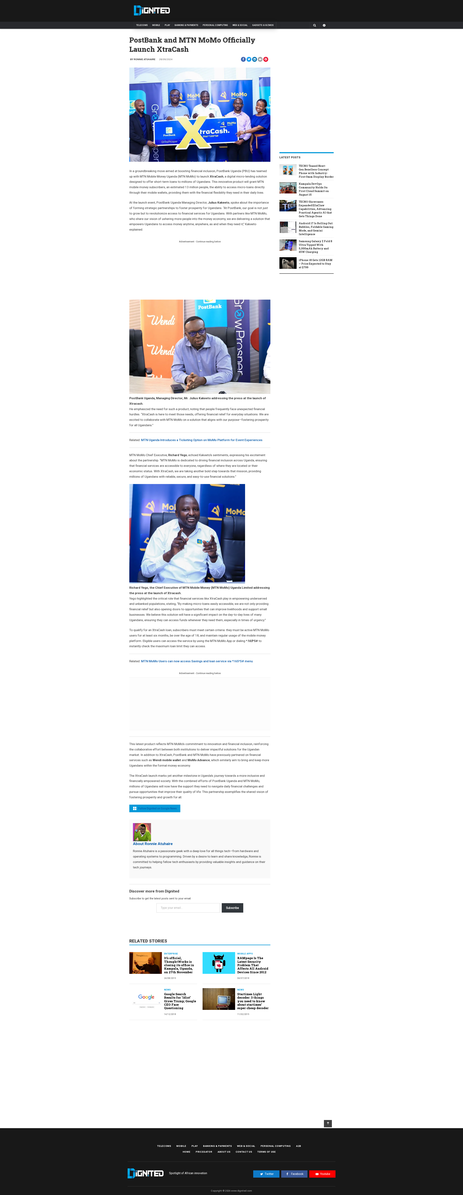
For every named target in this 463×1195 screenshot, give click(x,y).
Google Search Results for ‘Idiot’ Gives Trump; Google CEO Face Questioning (180, 1001)
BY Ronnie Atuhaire (142, 59)
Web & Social (240, 25)
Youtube (325, 1174)
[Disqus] (200, 1072)
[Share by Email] (260, 59)
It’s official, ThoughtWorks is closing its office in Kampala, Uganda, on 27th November (179, 965)
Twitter (269, 1174)
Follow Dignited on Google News (157, 808)
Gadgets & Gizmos (263, 25)
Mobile (156, 25)
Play (167, 25)
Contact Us (244, 1151)
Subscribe (232, 908)
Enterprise (171, 953)
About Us (224, 1151)
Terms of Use (266, 1151)
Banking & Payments (186, 25)
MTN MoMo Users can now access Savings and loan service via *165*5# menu (197, 661)
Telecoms (142, 25)
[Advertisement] (159, 269)
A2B (298, 1145)
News (167, 989)
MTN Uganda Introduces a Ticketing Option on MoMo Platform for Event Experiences (201, 440)
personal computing (215, 25)
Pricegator (204, 1151)
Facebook (297, 1174)
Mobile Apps (245, 953)
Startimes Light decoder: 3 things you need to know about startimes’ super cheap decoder (253, 1001)
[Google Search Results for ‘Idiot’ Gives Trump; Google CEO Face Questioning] (145, 999)
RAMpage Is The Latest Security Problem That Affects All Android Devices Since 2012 (252, 965)
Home (186, 1151)
